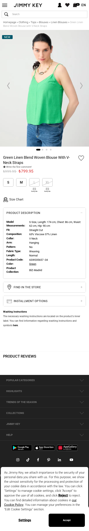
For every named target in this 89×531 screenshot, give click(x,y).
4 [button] (51, 150)
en (83, 5)
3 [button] (46, 150)
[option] (44, 88)
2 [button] (42, 150)
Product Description (23, 213)
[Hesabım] (59, 5)
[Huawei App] (67, 447)
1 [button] (38, 150)
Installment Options (30, 301)
